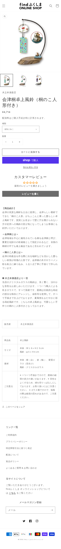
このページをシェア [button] (15, 406)
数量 (4, 136)
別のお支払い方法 (30, 167)
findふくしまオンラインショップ (33, 539)
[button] (3, 6)
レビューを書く (30, 193)
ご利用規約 (11, 435)
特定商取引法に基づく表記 (19, 448)
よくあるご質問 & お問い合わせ (21, 468)
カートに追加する (30, 152)
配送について (12, 454)
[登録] (52, 510)
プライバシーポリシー (17, 441)
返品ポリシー (12, 461)
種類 (4, 123)
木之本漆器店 (9, 92)
